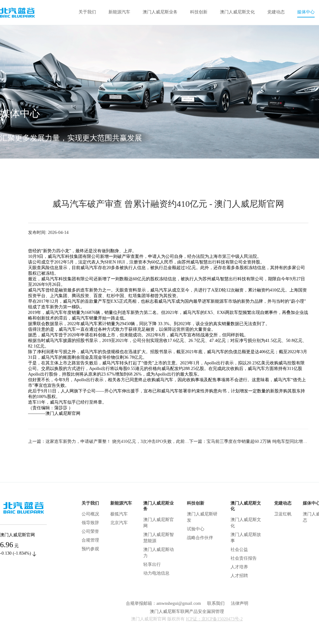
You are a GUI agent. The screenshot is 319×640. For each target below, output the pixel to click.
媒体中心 (306, 12)
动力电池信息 (156, 573)
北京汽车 (119, 522)
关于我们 (87, 12)
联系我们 (216, 603)
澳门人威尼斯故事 (246, 537)
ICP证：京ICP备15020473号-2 (214, 619)
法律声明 (239, 603)
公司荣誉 (90, 531)
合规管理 (90, 540)
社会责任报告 (244, 558)
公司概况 (90, 514)
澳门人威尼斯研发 (202, 517)
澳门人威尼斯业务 (160, 12)
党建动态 (276, 12)
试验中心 (195, 529)
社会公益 (239, 549)
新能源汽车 (119, 12)
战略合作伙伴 (200, 537)
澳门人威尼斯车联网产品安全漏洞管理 (187, 611)
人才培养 (239, 567)
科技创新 (198, 12)
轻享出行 (152, 564)
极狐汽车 (119, 514)
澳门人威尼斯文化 (237, 12)
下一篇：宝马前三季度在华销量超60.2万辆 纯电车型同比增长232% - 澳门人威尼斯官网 (248, 441)
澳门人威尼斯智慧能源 (158, 537)
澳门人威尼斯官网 (158, 522)
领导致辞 (90, 522)
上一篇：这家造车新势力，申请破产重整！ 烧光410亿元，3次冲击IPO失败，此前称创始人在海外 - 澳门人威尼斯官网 (108, 441)
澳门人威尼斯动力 (158, 552)
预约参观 (90, 549)
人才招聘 (239, 575)
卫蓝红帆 (283, 514)
